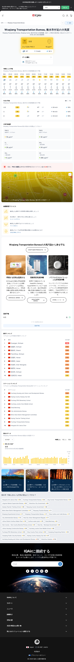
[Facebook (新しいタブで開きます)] (27, 571)
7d (70, 100)
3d (66, 100)
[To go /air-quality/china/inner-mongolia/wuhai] (37, 365)
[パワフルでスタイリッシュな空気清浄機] (58, 265)
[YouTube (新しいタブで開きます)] (37, 571)
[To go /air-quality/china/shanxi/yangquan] (37, 350)
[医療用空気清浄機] (37, 265)
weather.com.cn (39, 322)
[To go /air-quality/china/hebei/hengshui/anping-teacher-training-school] (37, 418)
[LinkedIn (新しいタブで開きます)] (46, 571)
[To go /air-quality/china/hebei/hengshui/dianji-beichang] (37, 407)
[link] (64, 16)
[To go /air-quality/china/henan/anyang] (37, 357)
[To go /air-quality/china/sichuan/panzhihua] (37, 354)
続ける (65, 7)
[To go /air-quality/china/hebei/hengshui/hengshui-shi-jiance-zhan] (37, 425)
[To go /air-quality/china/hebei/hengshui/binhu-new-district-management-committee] (37, 415)
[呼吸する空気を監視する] (16, 265)
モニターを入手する (15, 219)
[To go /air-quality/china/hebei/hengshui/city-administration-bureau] (37, 411)
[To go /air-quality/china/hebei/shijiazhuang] (37, 375)
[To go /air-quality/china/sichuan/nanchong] (37, 372)
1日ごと (64, 439)
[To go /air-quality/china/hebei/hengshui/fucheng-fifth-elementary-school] (37, 400)
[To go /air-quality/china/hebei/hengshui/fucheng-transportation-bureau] (37, 422)
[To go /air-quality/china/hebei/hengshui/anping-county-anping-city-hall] (37, 397)
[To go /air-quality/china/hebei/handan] (37, 361)
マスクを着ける (14, 225)
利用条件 (37, 651)
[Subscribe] (60, 564)
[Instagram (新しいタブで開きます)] (41, 571)
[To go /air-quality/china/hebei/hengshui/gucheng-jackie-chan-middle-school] (37, 404)
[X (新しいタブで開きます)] (32, 571)
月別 (69, 439)
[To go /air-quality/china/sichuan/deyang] (37, 347)
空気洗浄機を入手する (15, 232)
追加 (70, 23)
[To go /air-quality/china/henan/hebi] (37, 368)
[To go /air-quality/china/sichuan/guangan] (37, 343)
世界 (2, 22)
